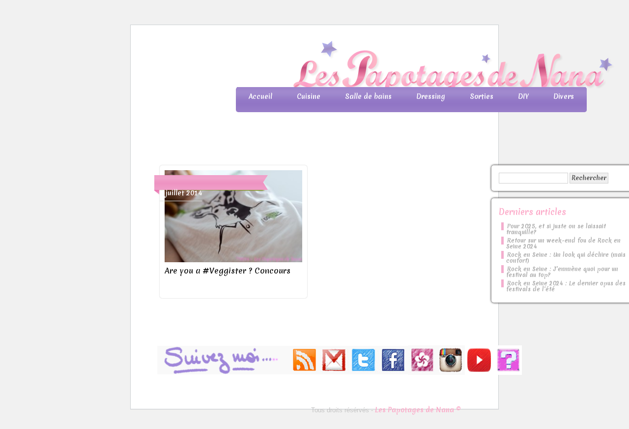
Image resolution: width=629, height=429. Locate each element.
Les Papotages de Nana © (418, 409)
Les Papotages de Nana (379, 66)
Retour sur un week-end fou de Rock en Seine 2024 (563, 243)
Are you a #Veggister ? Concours (227, 270)
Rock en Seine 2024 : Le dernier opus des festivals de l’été (566, 286)
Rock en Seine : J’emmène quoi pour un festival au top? (562, 272)
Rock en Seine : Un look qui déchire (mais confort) (566, 258)
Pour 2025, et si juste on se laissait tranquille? (556, 229)
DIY (523, 96)
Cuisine (308, 96)
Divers (563, 96)
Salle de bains (368, 96)
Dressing (430, 96)
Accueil (260, 96)
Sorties (481, 96)
